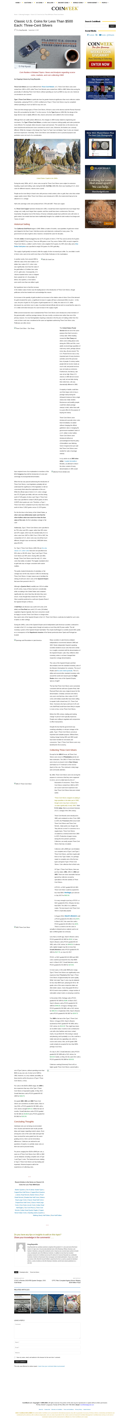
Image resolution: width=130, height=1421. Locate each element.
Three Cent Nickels (48, 87)
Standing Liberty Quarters (36, 1213)
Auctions (22, 1302)
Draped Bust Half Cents (22, 1202)
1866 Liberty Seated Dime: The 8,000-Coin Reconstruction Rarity (55, 1309)
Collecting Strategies (24, 14)
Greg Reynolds (23, 30)
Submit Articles (87, 1409)
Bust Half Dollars (56, 1215)
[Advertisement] (100, 115)
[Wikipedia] (108, 35)
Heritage (67, 893)
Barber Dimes (34, 1195)
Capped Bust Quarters (38, 1192)
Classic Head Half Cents (35, 1200)
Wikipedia (111, 35)
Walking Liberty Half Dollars (41, 1215)
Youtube (103, 35)
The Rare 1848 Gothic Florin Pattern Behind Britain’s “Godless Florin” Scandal (39, 1308)
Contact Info (47, 1409)
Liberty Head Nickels (22, 1195)
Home (15, 14)
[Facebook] (88, 35)
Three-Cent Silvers (34, 1272)
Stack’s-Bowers (71, 916)
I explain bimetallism (70, 461)
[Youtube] (100, 35)
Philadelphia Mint (23, 1272)
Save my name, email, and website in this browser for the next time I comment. (38, 1357)
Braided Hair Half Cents (31, 1197)
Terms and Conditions (69, 1409)
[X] (96, 35)
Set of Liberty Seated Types (34, 1189)
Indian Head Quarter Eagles (29, 1210)
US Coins (55, 1305)
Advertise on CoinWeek (56, 1409)
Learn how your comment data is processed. (51, 1366)
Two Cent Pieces (29, 1207)
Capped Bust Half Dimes (22, 1192)
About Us (41, 1409)
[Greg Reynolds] (15, 30)
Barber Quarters (20, 1189)
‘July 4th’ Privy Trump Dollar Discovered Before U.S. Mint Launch (72, 1308)
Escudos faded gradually (64, 670)
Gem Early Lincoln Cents (27, 1205)
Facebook (91, 35)
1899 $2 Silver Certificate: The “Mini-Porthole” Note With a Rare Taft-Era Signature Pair (22, 1308)
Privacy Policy (78, 1409)
